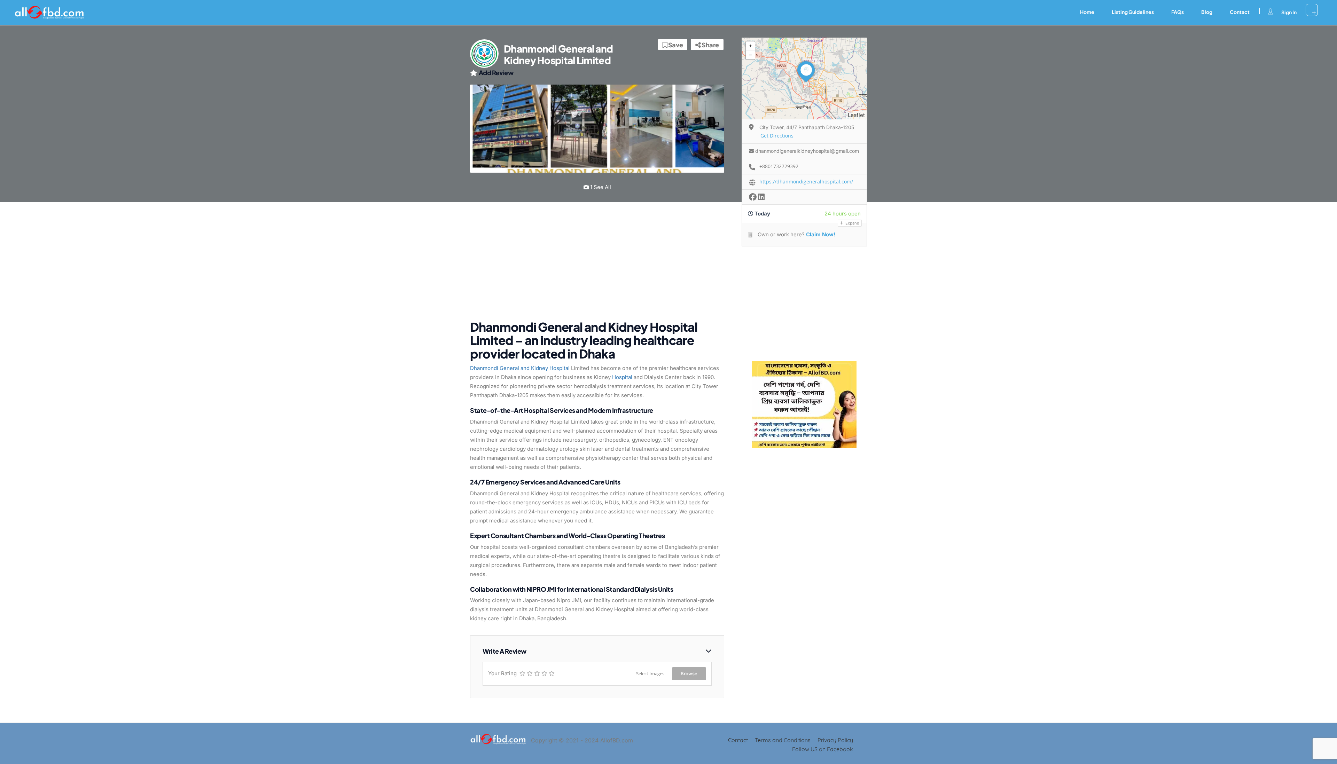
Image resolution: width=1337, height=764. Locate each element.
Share (710, 45)
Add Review (496, 73)
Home (1087, 12)
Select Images (650, 673)
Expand (851, 223)
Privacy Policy (835, 740)
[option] (597, 129)
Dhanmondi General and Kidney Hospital (520, 368)
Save (675, 45)
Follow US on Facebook (822, 749)
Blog (1206, 12)
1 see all (600, 187)
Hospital (622, 377)
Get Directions (776, 135)
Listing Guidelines (1133, 12)
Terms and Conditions (783, 740)
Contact (1240, 12)
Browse (689, 673)
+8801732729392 (778, 166)
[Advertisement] (592, 264)
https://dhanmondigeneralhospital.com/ (806, 181)
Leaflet (856, 115)
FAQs (1177, 12)
